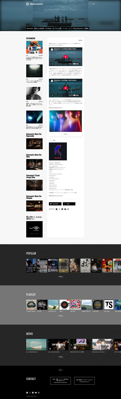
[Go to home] (34, 4)
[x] (59, 209)
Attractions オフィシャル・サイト (56, 195)
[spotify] (57, 209)
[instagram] (68, 209)
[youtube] (65, 209)
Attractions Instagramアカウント (55, 107)
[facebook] (62, 209)
